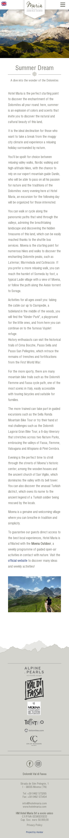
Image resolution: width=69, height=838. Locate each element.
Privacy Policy (34, 825)
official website (17, 561)
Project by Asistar (34, 832)
